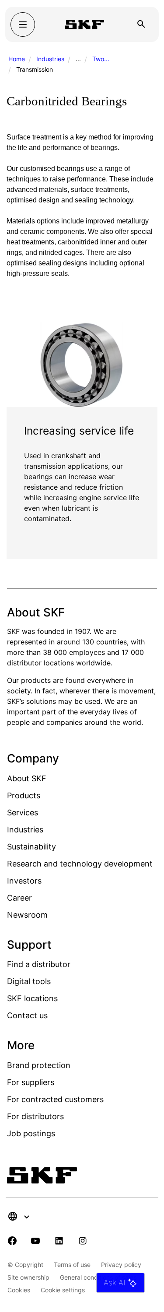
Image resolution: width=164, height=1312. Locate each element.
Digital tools (29, 981)
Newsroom (27, 914)
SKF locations (32, 998)
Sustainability (31, 846)
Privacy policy (121, 1264)
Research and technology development (80, 863)
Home (16, 59)
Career (19, 897)
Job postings (31, 1133)
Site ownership (28, 1277)
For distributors (35, 1116)
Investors (24, 880)
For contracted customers (55, 1099)
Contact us (27, 1015)
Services (22, 812)
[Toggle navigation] (22, 24)
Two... (100, 59)
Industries (50, 59)
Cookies (18, 1290)
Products (23, 795)
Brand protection (38, 1065)
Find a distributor (38, 964)
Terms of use (72, 1264)
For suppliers (30, 1082)
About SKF (26, 778)
